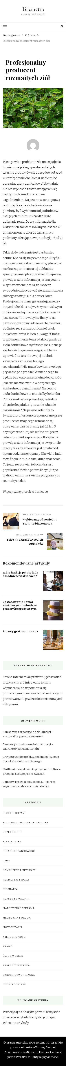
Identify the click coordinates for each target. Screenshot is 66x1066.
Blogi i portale (14, 813)
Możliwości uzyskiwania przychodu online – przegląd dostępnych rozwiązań (31, 771)
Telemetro (33, 9)
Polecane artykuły (16, 1023)
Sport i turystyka (16, 965)
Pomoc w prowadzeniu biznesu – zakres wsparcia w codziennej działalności (29, 784)
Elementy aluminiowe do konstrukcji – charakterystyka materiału (28, 746)
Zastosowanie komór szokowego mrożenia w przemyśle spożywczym (20, 605)
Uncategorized (14, 984)
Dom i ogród (12, 832)
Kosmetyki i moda (16, 879)
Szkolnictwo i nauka (19, 975)
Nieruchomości (15, 937)
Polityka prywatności (45, 1057)
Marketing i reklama (18, 908)
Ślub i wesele (13, 956)
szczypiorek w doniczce (31, 492)
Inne (6, 860)
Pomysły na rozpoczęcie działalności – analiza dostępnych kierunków (28, 734)
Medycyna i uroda (17, 917)
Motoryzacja (13, 927)
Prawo (7, 946)
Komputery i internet (19, 870)
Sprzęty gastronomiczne (20, 631)
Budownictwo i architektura (25, 822)
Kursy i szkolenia (16, 898)
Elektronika (12, 841)
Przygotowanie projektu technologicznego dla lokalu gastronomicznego (31, 759)
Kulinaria (10, 889)
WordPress (23, 1057)
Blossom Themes (38, 1052)
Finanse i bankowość (19, 851)
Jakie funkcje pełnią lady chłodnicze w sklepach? (20, 574)
